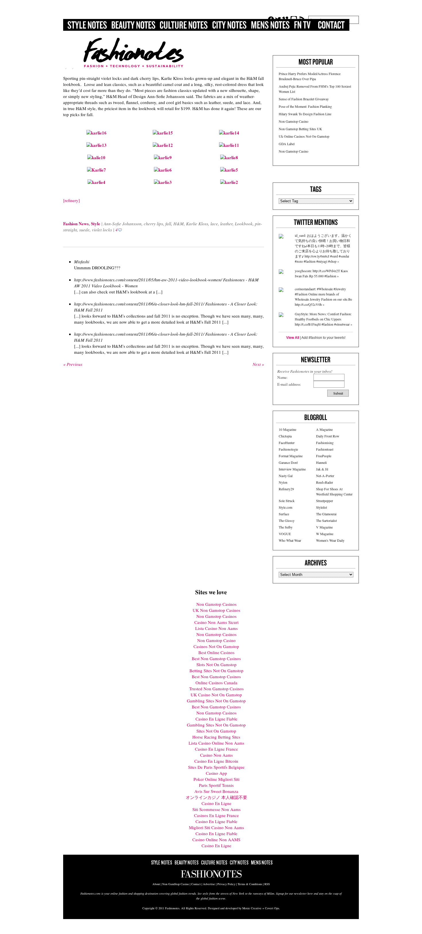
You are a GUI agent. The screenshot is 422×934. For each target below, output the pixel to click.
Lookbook (244, 223)
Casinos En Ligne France (216, 815)
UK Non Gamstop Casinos (216, 610)
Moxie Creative (252, 908)
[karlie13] (96, 145)
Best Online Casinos (216, 652)
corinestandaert (305, 289)
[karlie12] (163, 145)
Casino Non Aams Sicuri (216, 622)
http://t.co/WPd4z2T (326, 270)
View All (292, 338)
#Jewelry (340, 289)
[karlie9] (163, 157)
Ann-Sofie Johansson (123, 223)
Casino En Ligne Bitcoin (216, 761)
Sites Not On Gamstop (216, 731)
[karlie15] (163, 133)
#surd (334, 256)
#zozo (299, 261)
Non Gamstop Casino (293, 121)
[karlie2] (229, 182)
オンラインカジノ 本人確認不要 (216, 797)
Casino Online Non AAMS (216, 839)
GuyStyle (301, 314)
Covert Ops (272, 908)
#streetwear (342, 324)
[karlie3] (163, 182)
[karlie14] (229, 133)
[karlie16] (96, 133)
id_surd (300, 235)
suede (84, 229)
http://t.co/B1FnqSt (308, 324)
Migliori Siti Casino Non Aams (216, 827)
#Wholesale (325, 289)
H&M (178, 223)
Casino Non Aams (216, 755)
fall (168, 223)
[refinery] (71, 200)
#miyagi (321, 261)
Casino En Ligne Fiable (216, 719)
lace (214, 223)
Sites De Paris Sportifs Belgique (216, 767)
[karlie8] (229, 157)
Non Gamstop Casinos (216, 604)
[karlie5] (229, 170)
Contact (196, 884)
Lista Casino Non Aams (216, 628)
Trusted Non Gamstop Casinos (216, 688)
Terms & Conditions (250, 884)
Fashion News (76, 223)
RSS (267, 884)
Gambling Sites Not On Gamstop (216, 701)
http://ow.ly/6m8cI (317, 256)
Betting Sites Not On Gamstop (216, 670)
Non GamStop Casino (175, 884)
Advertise (209, 884)
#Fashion (301, 294)
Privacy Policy (226, 884)
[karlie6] (163, 170)
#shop (332, 261)
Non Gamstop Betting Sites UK (300, 128)
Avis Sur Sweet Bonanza (216, 791)
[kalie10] (96, 157)
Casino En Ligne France (216, 749)
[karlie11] (229, 145)
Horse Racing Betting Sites (216, 737)
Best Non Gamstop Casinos (216, 658)
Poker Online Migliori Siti (216, 779)
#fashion (309, 261)
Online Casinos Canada (216, 682)
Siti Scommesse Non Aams (216, 809)
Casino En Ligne (216, 803)
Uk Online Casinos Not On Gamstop (304, 136)
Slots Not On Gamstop (216, 664)
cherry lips (153, 223)
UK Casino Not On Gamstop (216, 694)
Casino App (216, 773)
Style (95, 223)
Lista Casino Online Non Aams (216, 743)
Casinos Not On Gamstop (216, 646)
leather (226, 223)
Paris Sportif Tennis (216, 785)
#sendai (344, 256)
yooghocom (303, 270)
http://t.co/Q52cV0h (308, 304)
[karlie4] (96, 182)
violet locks (102, 229)
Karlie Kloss (197, 223)
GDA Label (287, 143)
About (156, 884)
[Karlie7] (96, 170)
